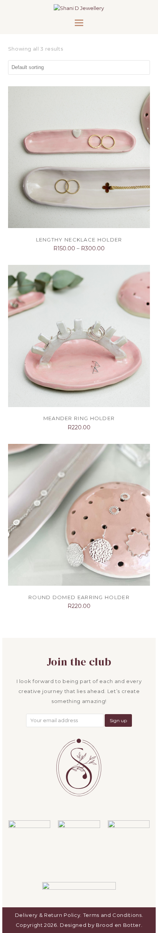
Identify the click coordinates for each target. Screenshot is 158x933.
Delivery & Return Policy (48, 915)
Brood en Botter (118, 925)
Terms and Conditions (112, 915)
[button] (79, 23)
